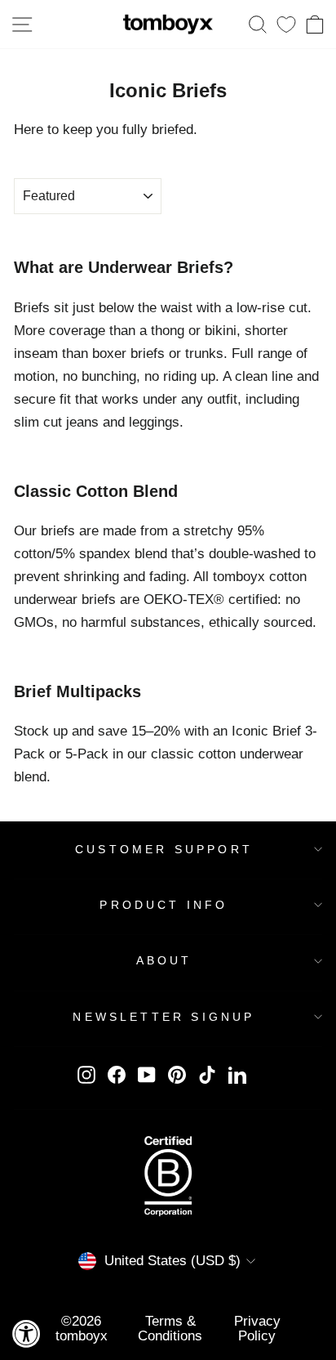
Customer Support (164, 849)
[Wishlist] (286, 24)
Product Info (163, 904)
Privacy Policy (257, 1328)
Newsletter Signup (163, 1016)
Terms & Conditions (170, 1328)
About (164, 960)
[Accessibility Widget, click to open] (26, 1333)
